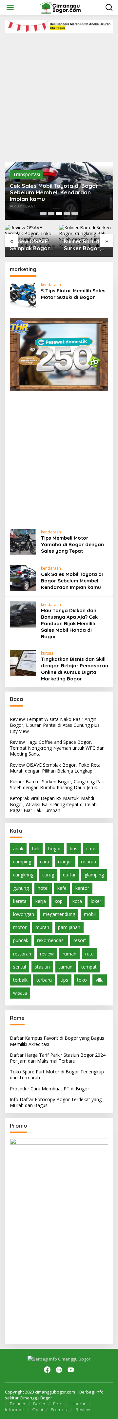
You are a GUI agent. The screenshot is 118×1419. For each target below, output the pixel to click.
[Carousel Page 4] (67, 213)
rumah (69, 954)
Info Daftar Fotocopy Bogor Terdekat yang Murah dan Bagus (56, 1102)
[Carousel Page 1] (43, 213)
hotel (43, 888)
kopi (59, 901)
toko (82, 980)
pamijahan (69, 927)
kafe (62, 888)
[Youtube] (71, 1369)
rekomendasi (51, 940)
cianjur (65, 861)
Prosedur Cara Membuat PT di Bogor (49, 1088)
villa (100, 980)
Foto (58, 1403)
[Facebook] (47, 1369)
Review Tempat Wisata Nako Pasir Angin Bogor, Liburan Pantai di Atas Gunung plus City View (55, 725)
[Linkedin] (59, 1369)
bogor (54, 848)
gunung (21, 888)
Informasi (14, 1409)
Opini (37, 1409)
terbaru (44, 980)
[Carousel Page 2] (51, 213)
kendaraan (51, 284)
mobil (90, 914)
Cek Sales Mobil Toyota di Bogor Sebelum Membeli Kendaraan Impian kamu (54, 192)
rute (89, 954)
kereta (20, 901)
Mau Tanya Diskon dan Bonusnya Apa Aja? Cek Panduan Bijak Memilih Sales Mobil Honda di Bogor (69, 623)
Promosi (59, 1409)
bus (73, 848)
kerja (40, 901)
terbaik (20, 980)
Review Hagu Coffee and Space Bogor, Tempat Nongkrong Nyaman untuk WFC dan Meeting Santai (57, 748)
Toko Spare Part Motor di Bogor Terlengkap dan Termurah (57, 1074)
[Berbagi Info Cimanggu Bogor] (60, 7)
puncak (20, 940)
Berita (39, 1403)
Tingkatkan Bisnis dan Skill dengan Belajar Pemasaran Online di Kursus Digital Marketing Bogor (74, 669)
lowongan (23, 914)
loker (96, 901)
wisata (20, 993)
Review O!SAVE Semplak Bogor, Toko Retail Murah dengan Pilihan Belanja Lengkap (30, 245)
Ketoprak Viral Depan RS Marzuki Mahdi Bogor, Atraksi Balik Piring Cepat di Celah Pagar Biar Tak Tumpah (53, 804)
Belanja (17, 1403)
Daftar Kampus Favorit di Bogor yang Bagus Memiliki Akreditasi (57, 1041)
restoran (22, 954)
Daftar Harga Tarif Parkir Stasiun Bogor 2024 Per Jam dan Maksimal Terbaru (58, 1058)
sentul (19, 967)
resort (79, 940)
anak (18, 848)
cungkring (23, 875)
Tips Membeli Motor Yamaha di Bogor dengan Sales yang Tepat (72, 544)
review (47, 954)
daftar (69, 875)
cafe (90, 848)
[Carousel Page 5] (74, 213)
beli (35, 848)
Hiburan (78, 1403)
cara (44, 861)
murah (42, 927)
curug (48, 875)
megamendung (59, 914)
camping (22, 861)
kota (77, 901)
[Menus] (10, 7)
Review (82, 1409)
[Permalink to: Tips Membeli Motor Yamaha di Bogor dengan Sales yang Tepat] (23, 541)
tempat (89, 967)
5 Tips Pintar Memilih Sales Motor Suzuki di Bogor (73, 293)
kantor (82, 888)
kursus (47, 653)
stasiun (42, 967)
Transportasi (26, 174)
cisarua (88, 861)
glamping (94, 875)
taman (65, 967)
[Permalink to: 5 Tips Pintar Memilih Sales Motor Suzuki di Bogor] (23, 294)
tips (64, 980)
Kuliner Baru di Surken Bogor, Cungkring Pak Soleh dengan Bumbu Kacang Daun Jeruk (83, 245)
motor (20, 927)
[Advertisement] (59, 95)
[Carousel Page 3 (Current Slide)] (59, 213)
